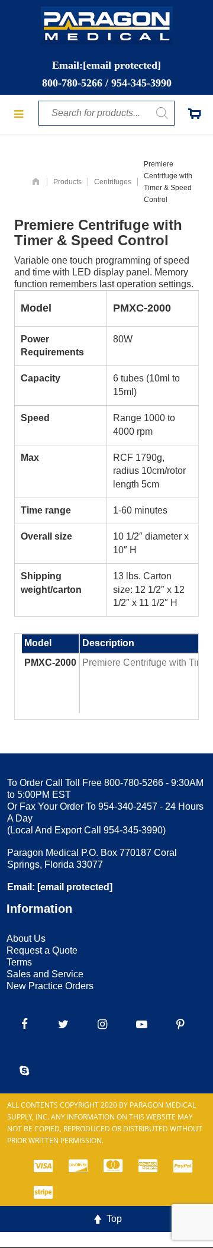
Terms (19, 962)
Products (67, 182)
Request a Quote (42, 950)
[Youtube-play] (141, 1024)
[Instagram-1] (102, 1024)
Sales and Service (45, 974)
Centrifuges (112, 182)
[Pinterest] (180, 1024)
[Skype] (24, 1070)
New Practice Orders (50, 986)
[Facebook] (24, 1024)
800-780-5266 (72, 83)
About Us (26, 938)
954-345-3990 (141, 83)
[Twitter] (63, 1024)
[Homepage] (36, 182)
